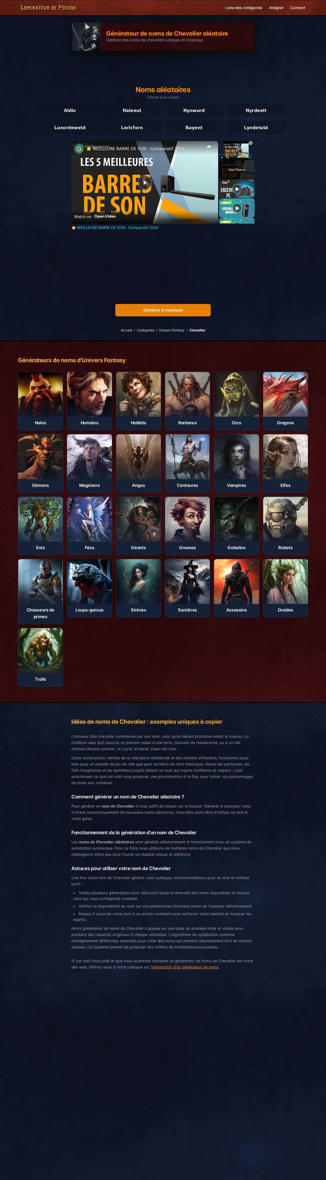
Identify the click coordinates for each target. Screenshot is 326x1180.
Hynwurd (194, 110)
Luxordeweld (70, 127)
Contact (297, 7)
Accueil (126, 330)
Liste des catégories (244, 7)
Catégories (145, 330)
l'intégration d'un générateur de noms (184, 967)
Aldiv (70, 110)
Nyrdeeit (256, 110)
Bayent (194, 127)
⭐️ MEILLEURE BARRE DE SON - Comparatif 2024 (135, 148)
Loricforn (132, 127)
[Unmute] (228, 157)
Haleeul (132, 110)
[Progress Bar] (236, 154)
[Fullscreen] (250, 157)
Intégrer (276, 7)
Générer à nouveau (163, 310)
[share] (208, 146)
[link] (79, 149)
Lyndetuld (256, 127)
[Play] (222, 157)
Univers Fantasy (171, 330)
